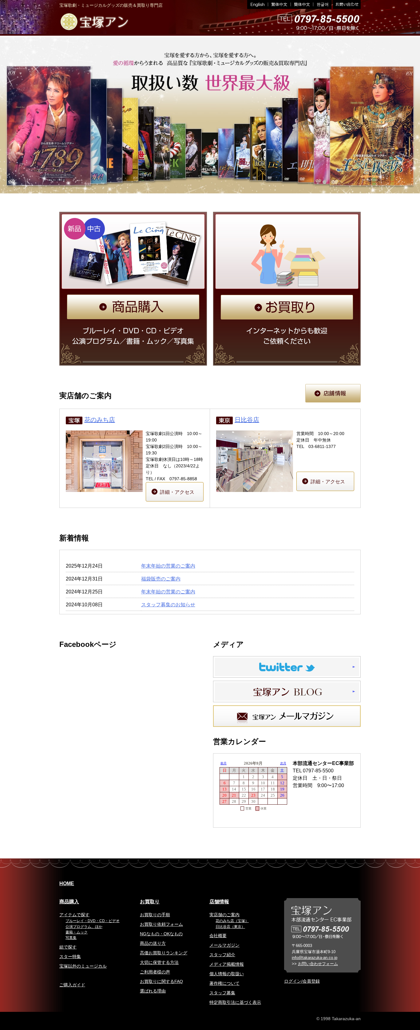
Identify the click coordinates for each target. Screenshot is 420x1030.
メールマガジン (224, 945)
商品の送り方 (153, 943)
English (257, 4)
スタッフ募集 (222, 992)
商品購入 (69, 901)
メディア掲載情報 (226, 964)
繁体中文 (279, 4)
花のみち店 (99, 419)
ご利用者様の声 (155, 971)
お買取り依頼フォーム (161, 924)
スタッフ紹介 (222, 954)
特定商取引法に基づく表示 (235, 1002)
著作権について (224, 983)
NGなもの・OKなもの (161, 933)
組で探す (68, 947)
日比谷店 (247, 419)
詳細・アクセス (177, 492)
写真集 (71, 938)
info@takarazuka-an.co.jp (314, 957)
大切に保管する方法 (159, 962)
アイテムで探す (74, 914)
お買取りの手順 (155, 914)
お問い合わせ (346, 4)
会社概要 (218, 935)
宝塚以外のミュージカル (83, 966)
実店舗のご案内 (224, 914)
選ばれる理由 (153, 990)
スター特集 (70, 956)
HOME (66, 883)
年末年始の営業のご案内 (168, 565)
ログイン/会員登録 (302, 981)
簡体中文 (302, 4)
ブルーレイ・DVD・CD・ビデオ (92, 921)
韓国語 (322, 4)
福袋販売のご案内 (160, 578)
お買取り (150, 901)
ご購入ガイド (72, 984)
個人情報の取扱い (226, 973)
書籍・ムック (76, 932)
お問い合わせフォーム (318, 963)
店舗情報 (219, 901)
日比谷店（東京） (230, 927)
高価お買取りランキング (163, 952)
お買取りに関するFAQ (161, 981)
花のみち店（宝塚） (232, 921)
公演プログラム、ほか (83, 927)
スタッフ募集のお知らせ (168, 604)
